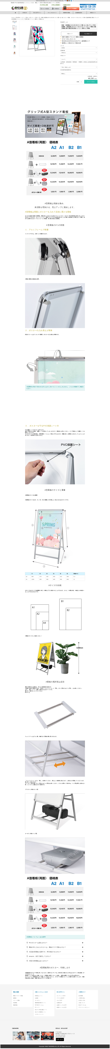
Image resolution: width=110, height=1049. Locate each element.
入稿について (81, 1002)
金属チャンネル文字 (62, 1005)
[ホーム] (15, 12)
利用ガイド (93, 12)
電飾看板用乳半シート (40, 1002)
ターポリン (37, 1000)
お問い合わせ (60, 1039)
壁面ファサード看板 (18, 995)
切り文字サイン (37, 12)
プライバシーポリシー (83, 1007)
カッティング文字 (61, 995)
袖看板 (14, 998)
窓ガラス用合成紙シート (41, 1009)
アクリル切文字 (60, 998)
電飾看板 (15, 1005)
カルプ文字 (59, 1000)
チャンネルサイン (52, 12)
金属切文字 (59, 1002)
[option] (14, 34)
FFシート (37, 1007)
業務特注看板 (66, 12)
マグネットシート (39, 1014)
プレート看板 (16, 1000)
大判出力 (24, 12)
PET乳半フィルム (39, 1005)
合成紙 (36, 998)
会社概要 (80, 995)
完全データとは (82, 1005)
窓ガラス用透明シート (40, 1012)
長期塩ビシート (39, 995)
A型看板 (15, 1002)
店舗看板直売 (78, 12)
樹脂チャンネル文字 (62, 1007)
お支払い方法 (81, 1000)
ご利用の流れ (81, 998)
